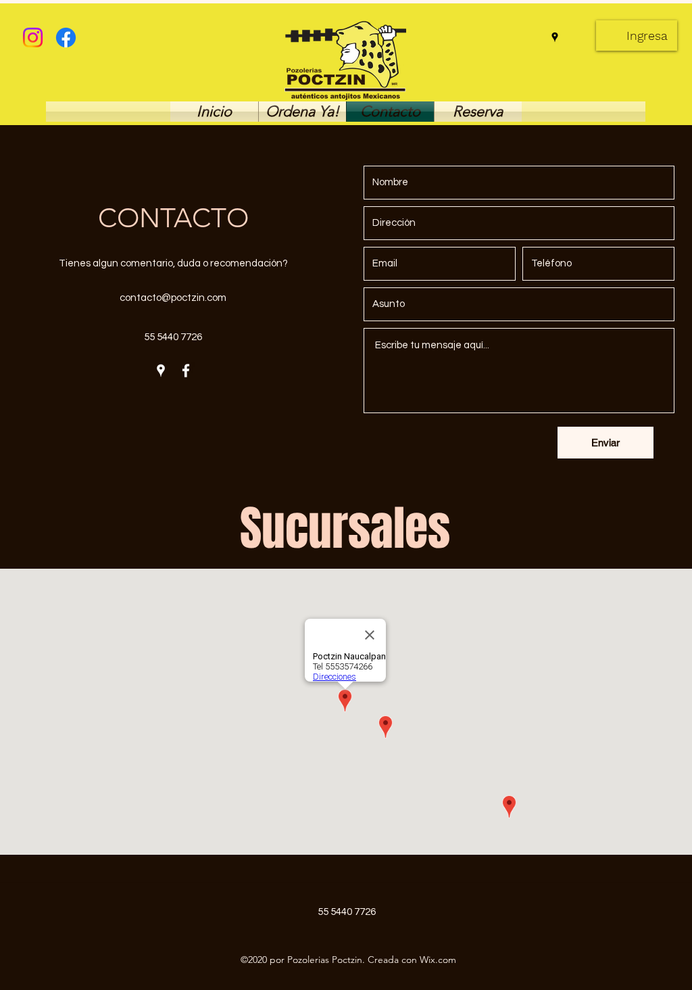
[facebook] (186, 370)
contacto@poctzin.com (173, 298)
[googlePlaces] (555, 37)
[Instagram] (33, 37)
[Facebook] (66, 37)
